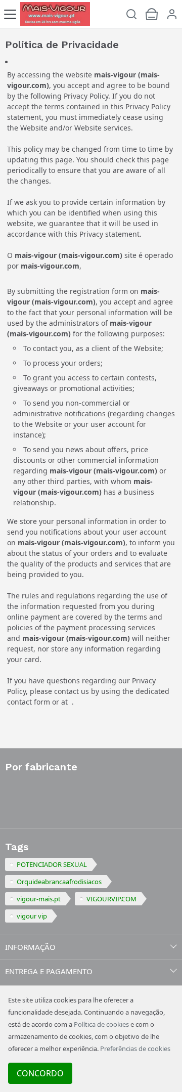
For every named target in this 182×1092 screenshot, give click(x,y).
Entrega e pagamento (49, 971)
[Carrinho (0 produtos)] (152, 14)
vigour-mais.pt (39, 898)
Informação (30, 947)
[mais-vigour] (55, 14)
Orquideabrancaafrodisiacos (59, 881)
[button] (172, 14)
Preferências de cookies (135, 1048)
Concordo (40, 1073)
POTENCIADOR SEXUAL (52, 864)
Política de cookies (101, 1024)
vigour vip (32, 916)
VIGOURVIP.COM (111, 898)
